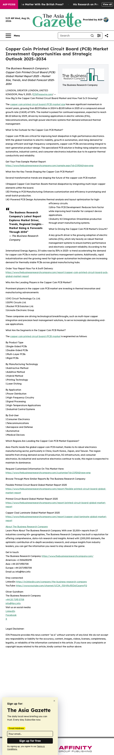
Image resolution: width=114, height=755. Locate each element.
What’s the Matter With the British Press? (37, 4)
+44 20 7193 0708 (15, 599)
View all (107, 4)
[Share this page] (106, 35)
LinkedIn (10, 611)
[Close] (54, 701)
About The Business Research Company (27, 526)
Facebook (11, 615)
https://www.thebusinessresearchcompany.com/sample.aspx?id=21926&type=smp (49, 165)
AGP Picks (9, 4)
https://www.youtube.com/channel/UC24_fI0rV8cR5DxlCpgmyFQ (51, 585)
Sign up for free (30, 740)
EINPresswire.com (42, 94)
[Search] (92, 35)
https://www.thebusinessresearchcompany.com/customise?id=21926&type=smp (48, 472)
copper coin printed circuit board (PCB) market (35, 336)
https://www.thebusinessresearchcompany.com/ (67, 556)
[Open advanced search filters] (99, 35)
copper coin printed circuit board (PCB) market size (37, 104)
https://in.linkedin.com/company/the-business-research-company (51, 581)
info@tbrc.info (13, 603)
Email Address (16, 728)
